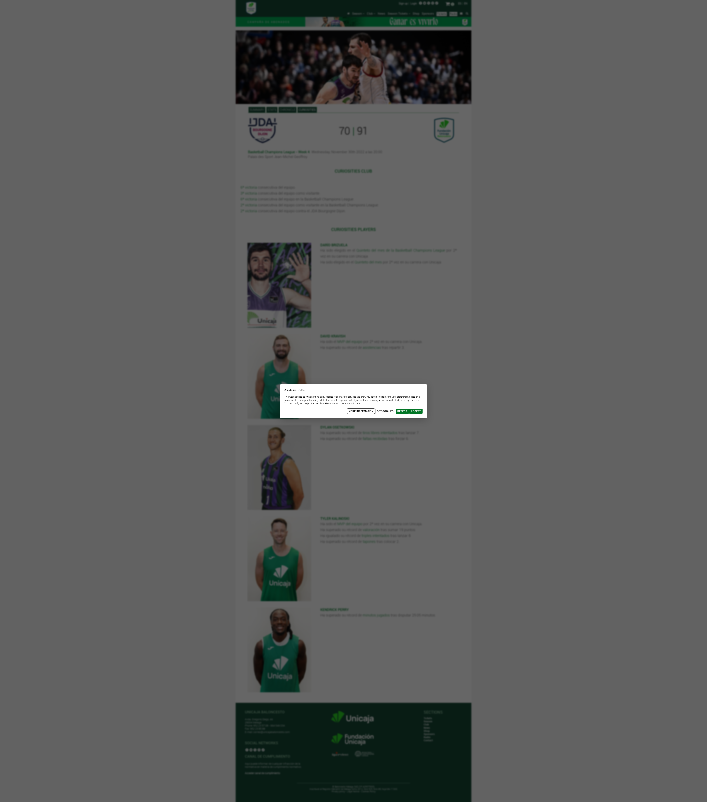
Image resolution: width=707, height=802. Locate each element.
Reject (402, 411)
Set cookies (385, 411)
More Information (361, 411)
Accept (416, 411)
